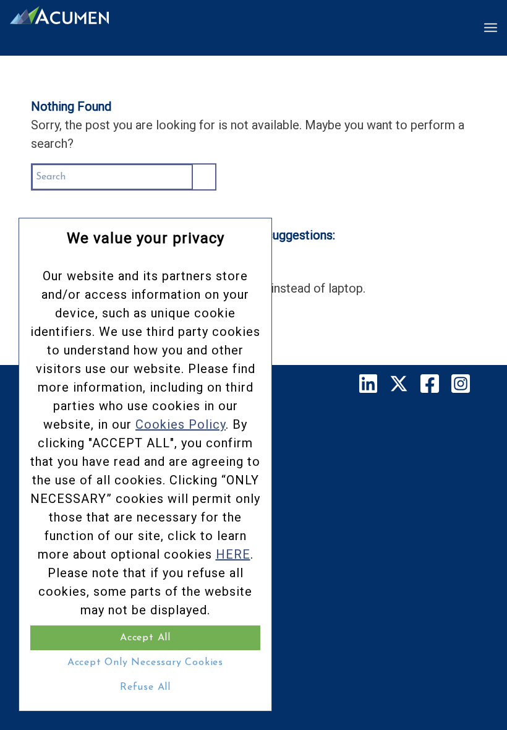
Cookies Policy (180, 424)
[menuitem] (490, 28)
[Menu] (490, 28)
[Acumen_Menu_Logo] (59, 28)
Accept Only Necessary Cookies (145, 663)
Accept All (145, 638)
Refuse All (145, 687)
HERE (233, 554)
